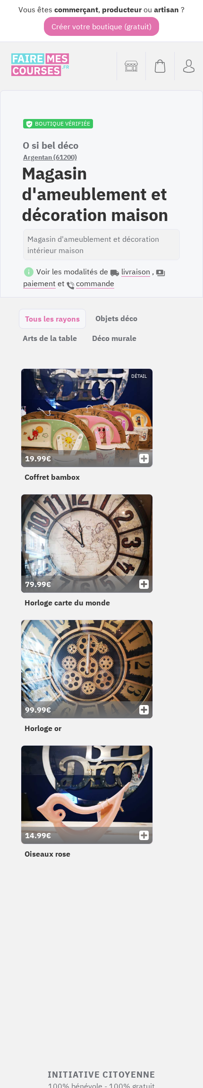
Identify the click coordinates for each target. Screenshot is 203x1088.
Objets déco (116, 318)
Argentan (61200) (50, 157)
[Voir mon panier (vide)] (159, 66)
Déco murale (114, 338)
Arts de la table (50, 338)
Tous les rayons (52, 318)
